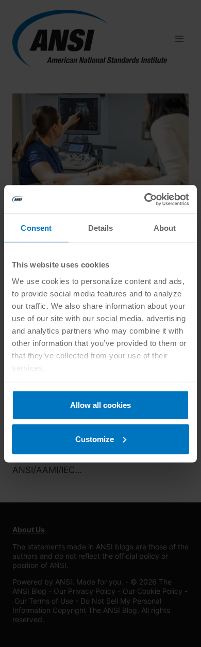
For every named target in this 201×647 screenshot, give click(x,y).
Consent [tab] (36, 228)
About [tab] (165, 228)
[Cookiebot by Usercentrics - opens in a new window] (144, 199)
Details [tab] (100, 228)
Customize (94, 438)
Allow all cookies (100, 405)
